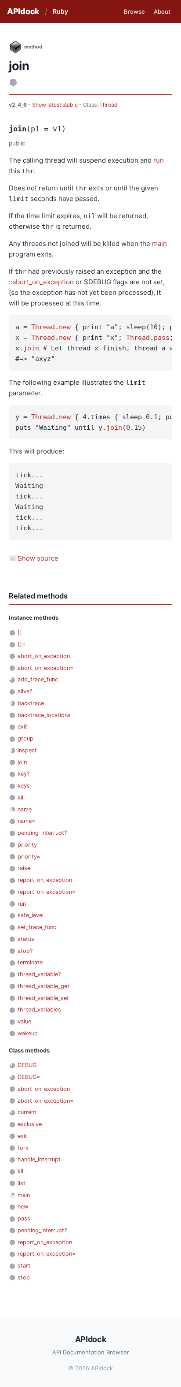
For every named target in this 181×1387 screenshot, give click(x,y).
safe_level (30, 915)
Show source (38, 558)
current (27, 1112)
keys (24, 785)
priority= (29, 856)
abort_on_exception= (45, 668)
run (158, 160)
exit (22, 726)
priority (27, 844)
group (25, 738)
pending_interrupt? (42, 832)
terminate (30, 962)
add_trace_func (38, 679)
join (31, 348)
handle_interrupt (39, 1159)
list (21, 1183)
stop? (25, 951)
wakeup (28, 1033)
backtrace (31, 703)
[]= (21, 644)
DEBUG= (29, 1077)
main (159, 243)
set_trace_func (37, 927)
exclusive (30, 1124)
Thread (108, 104)
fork (23, 1148)
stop (24, 1277)
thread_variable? (39, 974)
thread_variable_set (43, 998)
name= (26, 821)
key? (23, 773)
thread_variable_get (43, 986)
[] (20, 632)
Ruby (60, 11)
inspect (27, 750)
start (24, 1265)
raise (24, 868)
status (26, 939)
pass (162, 338)
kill (21, 797)
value (24, 1021)
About (162, 11)
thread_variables (39, 1009)
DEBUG (27, 1065)
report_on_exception (45, 880)
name (25, 809)
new (65, 327)
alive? (25, 691)
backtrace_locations (44, 715)
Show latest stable (55, 104)
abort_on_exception (43, 282)
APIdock (23, 11)
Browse (134, 11)
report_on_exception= (47, 892)
